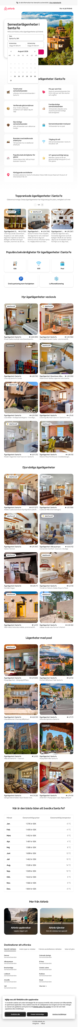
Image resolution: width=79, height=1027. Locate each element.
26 (19, 76)
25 (15, 76)
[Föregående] (35, 204)
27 (23, 76)
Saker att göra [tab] (69, 949)
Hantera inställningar (59, 1014)
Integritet (36, 1023)
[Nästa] (42, 204)
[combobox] (25, 38)
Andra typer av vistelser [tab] (27, 949)
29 (31, 76)
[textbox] (16, 45)
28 (27, 76)
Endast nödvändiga (37, 1014)
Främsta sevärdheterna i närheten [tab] (50, 949)
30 (35, 76)
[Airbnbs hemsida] (9, 8)
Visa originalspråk (55, 3)
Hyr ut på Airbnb (66, 8)
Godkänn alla (15, 1014)
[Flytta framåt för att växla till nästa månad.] (34, 51)
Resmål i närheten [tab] (10, 949)
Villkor (43, 1023)
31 (11, 80)
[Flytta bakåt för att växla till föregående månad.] (11, 51)
